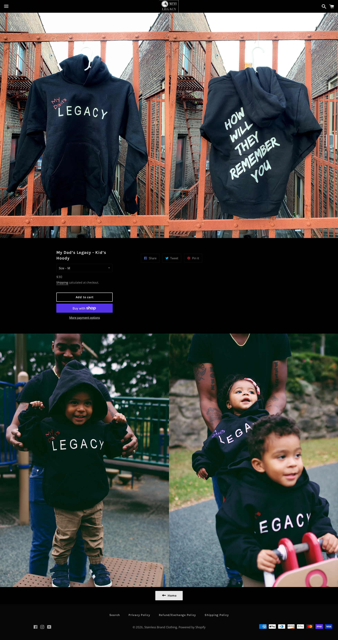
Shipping (62, 282)
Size (61, 268)
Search (114, 615)
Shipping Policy (217, 615)
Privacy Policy (139, 615)
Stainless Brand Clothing (160, 627)
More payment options (84, 318)
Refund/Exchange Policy (177, 615)
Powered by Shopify (192, 627)
